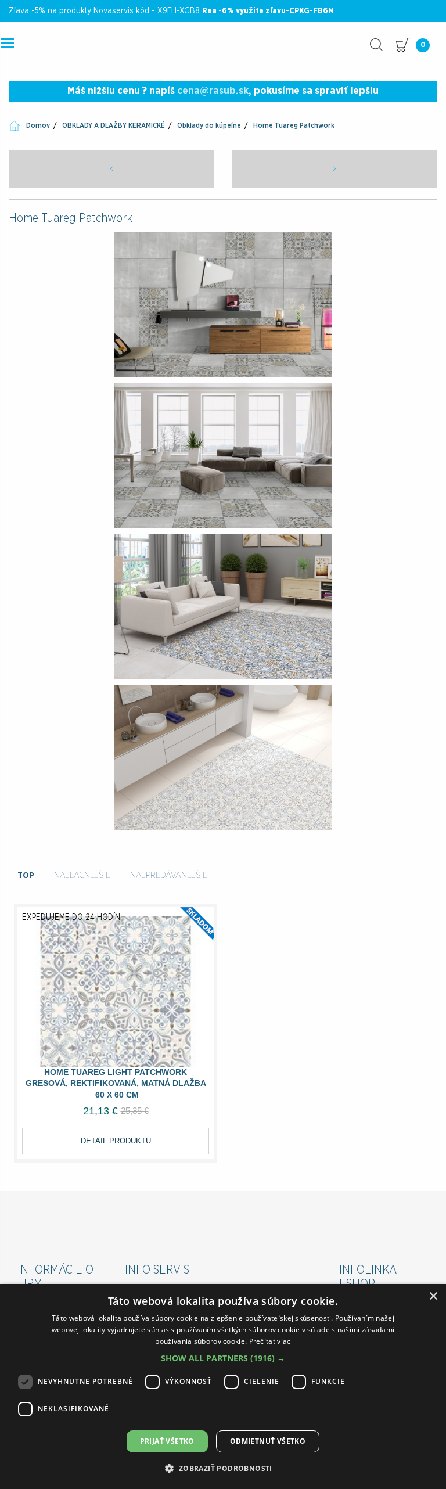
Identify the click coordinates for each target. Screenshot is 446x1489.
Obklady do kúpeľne (209, 125)
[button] (223, 1358)
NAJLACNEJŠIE (82, 875)
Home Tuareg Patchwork (293, 125)
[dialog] (223, 1386)
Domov (38, 125)
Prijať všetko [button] (167, 1441)
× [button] (433, 1296)
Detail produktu (116, 1140)
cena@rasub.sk (213, 91)
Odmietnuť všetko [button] (267, 1441)
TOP (25, 875)
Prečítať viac (270, 1341)
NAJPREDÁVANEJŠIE (168, 875)
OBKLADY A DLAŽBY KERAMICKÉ (113, 125)
